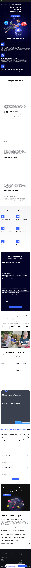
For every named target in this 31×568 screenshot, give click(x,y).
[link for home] (2, 1)
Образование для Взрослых (7, 4)
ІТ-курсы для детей (4, 557)
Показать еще (15, 479)
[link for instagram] (27, 566)
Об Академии (11, 552)
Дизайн (2, 552)
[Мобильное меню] (29, 1)
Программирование (4, 553)
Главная (2, 4)
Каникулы (2, 560)
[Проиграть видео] (15, 339)
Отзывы (11, 553)
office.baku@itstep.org (21, 554)
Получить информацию (15, 16)
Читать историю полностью (6, 462)
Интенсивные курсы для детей (4, 559)
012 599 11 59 (20, 553)
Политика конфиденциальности (10, 566)
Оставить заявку (7, 494)
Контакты (11, 554)
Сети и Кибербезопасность (5, 554)
